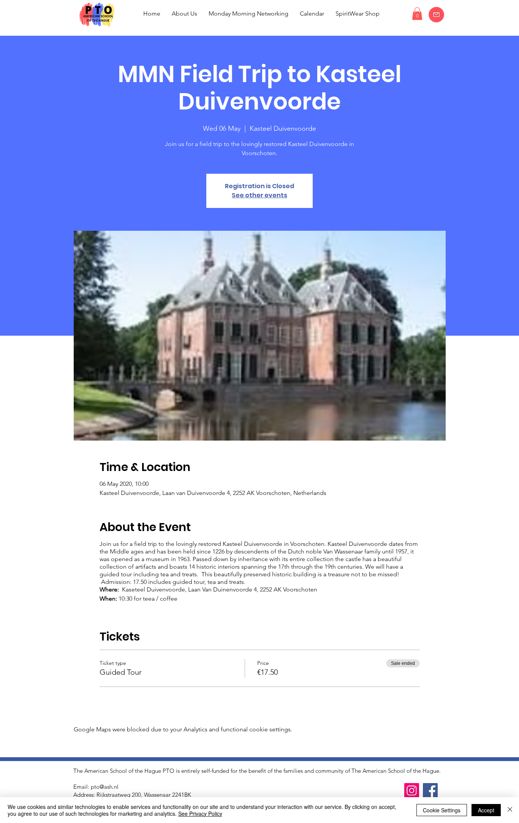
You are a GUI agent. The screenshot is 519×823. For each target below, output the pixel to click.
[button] (417, 13)
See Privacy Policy (200, 813)
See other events (259, 195)
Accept (486, 810)
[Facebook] (430, 790)
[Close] (509, 810)
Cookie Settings (441, 810)
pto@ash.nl (105, 786)
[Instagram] (411, 790)
